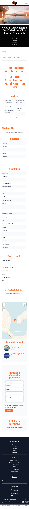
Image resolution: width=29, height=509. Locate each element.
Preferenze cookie (16, 502)
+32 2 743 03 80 (14, 469)
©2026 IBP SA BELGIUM (9, 499)
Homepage (4, 51)
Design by (27, 502)
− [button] (3, 306)
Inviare (9, 410)
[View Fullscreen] (4, 310)
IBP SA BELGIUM (14, 461)
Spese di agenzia (6, 502)
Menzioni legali (22, 499)
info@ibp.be (14, 471)
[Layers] (24, 304)
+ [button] (3, 304)
